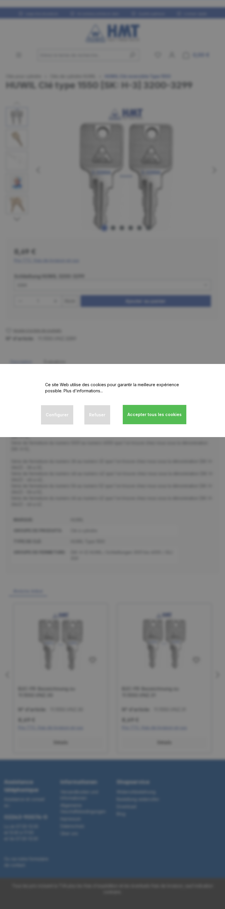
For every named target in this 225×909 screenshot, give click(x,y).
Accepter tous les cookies (154, 414)
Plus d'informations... (83, 390)
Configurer (57, 414)
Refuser (97, 414)
